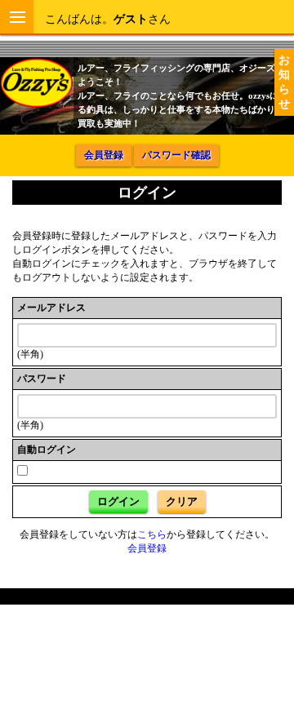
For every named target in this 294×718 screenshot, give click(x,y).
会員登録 (103, 155)
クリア (182, 501)
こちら (152, 534)
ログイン (118, 501)
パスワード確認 (176, 155)
